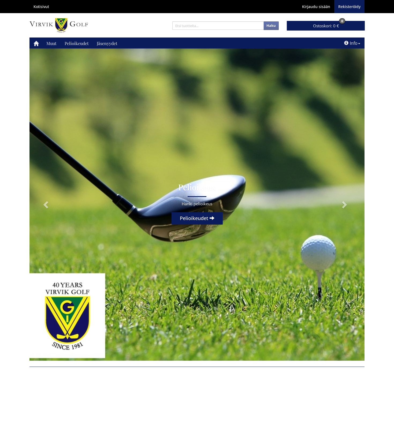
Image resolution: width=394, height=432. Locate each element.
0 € (328, 24)
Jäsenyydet (107, 43)
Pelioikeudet (77, 43)
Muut (51, 43)
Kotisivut (41, 6)
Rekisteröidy (349, 6)
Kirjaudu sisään (316, 6)
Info (354, 43)
